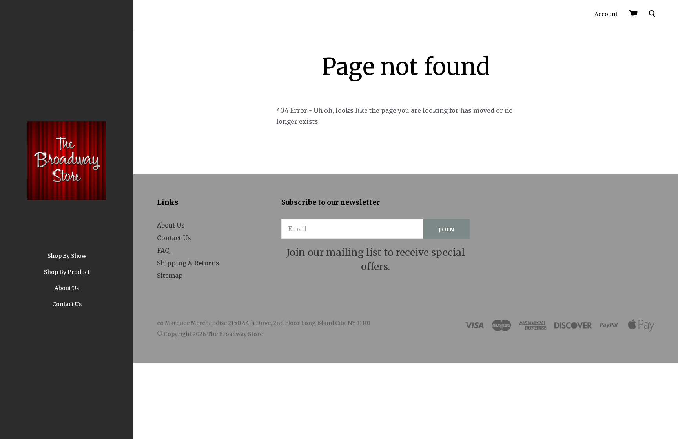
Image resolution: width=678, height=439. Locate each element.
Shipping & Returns (188, 263)
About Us (67, 288)
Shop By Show (66, 255)
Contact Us (67, 304)
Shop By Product (67, 272)
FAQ (163, 250)
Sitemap (170, 275)
